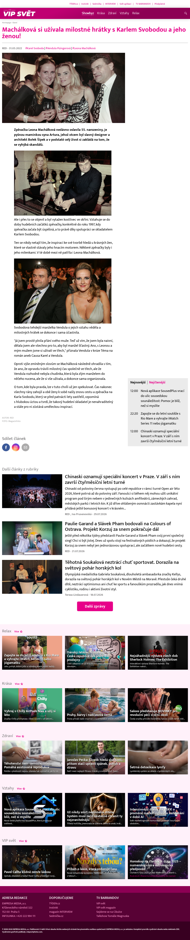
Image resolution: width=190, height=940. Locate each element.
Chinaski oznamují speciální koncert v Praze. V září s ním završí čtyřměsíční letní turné (161, 436)
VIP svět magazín (106, 907)
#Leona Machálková (84, 48)
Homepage (6, 22)
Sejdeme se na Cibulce (109, 912)
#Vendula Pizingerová (58, 48)
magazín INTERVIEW (60, 912)
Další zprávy (95, 606)
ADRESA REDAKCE (14, 898)
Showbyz (88, 13)
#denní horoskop (148, 876)
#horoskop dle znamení (165, 876)
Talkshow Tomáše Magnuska (112, 916)
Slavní (15, 22)
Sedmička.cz (56, 916)
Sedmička (96, 4)
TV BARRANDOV (143, 4)
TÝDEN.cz (73, 4)
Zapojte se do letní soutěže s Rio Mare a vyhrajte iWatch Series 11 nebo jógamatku (160, 419)
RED (5, 48)
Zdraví (112, 13)
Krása (101, 13)
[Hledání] (186, 13)
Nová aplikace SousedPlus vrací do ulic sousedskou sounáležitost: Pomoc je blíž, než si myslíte (162, 398)
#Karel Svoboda (34, 48)
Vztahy (124, 13)
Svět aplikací (125, 4)
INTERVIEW (110, 4)
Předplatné (160, 4)
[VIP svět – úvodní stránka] (19, 13)
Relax (135, 13)
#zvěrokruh (135, 876)
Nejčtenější (157, 382)
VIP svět (100, 903)
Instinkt (85, 4)
